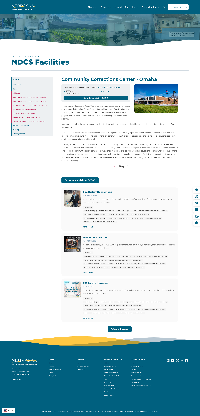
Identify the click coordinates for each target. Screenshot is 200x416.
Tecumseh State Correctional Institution (29, 121)
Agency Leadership (21, 125)
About (91, 7)
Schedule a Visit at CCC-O (96, 98)
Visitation (16, 93)
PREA (105, 379)
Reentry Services (136, 372)
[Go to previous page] (115, 167)
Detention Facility (109, 395)
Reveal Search (164, 7)
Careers (105, 7)
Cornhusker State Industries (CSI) (141, 385)
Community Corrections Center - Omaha (29, 101)
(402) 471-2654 (23, 374)
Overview (17, 85)
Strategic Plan (19, 134)
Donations (107, 392)
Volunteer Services (137, 376)
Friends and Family (137, 366)
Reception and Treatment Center (26, 117)
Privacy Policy (46, 411)
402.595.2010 (104, 91)
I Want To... (178, 7)
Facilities (17, 89)
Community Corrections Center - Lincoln (29, 97)
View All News (119, 329)
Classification (135, 382)
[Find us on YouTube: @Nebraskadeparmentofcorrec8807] (172, 361)
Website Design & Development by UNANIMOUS (139, 411)
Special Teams (80, 369)
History (16, 130)
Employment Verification (111, 388)
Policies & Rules (108, 369)
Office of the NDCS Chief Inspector (114, 376)
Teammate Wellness (82, 366)
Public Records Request (111, 372)
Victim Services (108, 382)
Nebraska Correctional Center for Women (30, 105)
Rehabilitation (149, 7)
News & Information (125, 7)
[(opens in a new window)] (168, 361)
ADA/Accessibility (109, 385)
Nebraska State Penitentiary (24, 109)
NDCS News (107, 363)
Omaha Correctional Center (24, 113)
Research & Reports (110, 366)
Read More (88, 227)
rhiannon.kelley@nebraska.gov (109, 87)
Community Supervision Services (141, 379)
